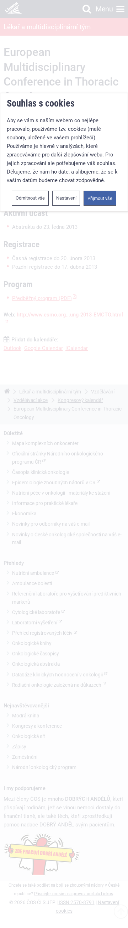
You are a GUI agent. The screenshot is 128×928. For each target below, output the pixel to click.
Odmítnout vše (30, 198)
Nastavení (66, 198)
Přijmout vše (99, 198)
